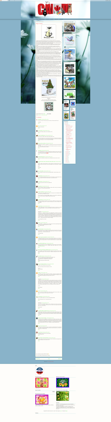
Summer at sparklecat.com (41, 135)
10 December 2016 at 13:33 (49, 143)
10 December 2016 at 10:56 (44, 119)
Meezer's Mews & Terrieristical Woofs (43, 337)
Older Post (59, 358)
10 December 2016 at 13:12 (49, 135)
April (66, 159)
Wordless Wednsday (68, 135)
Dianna (39, 222)
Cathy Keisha (40, 186)
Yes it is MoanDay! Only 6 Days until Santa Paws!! (69, 138)
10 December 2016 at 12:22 (43, 125)
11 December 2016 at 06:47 (49, 243)
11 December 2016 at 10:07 (43, 272)
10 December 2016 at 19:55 (46, 199)
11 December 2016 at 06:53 (54, 249)
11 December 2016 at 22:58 (52, 310)
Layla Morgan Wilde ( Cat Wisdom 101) (43, 310)
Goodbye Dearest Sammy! (68, 149)
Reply (39, 123)
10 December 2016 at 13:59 (45, 150)
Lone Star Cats (40, 181)
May (66, 158)
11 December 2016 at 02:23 (45, 211)
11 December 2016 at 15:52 (46, 296)
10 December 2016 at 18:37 (45, 186)
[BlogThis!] (48, 113)
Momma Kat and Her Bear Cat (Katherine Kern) (44, 249)
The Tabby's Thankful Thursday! (69, 134)
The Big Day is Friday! (69, 146)
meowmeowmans (40, 199)
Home (49, 358)
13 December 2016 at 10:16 (45, 332)
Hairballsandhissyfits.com (41, 156)
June (66, 157)
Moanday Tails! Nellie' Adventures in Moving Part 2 (69, 143)
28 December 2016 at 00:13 (51, 337)
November (67, 151)
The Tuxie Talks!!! (68, 141)
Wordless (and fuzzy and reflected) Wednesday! (69, 130)
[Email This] (47, 113)
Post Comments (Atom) (51, 361)
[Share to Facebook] (49, 113)
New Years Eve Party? (69, 127)
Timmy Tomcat (40, 332)
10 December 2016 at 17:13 (45, 181)
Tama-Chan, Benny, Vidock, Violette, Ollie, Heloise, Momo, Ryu (46, 161)
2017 (66, 122)
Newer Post (38, 358)
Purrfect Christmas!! (68, 131)
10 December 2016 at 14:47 (48, 156)
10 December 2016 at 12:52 (46, 130)
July (66, 156)
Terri (38, 125)
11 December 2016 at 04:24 (43, 222)
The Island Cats (40, 296)
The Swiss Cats (40, 130)
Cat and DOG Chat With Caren (42, 243)
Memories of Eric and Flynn (42, 143)
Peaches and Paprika (41, 191)
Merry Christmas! (68, 132)
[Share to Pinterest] (50, 113)
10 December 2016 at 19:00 (47, 191)
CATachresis (39, 150)
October (67, 152)
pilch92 (39, 272)
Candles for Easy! (68, 128)
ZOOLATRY (39, 119)
